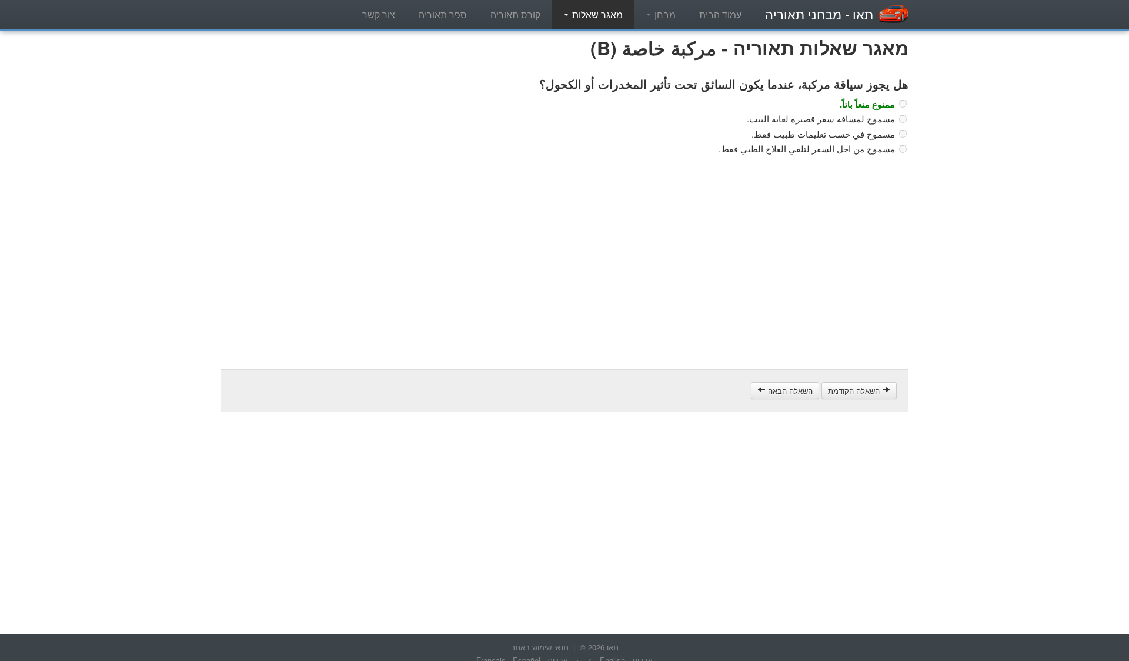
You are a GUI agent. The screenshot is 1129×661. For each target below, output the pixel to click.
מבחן (664, 14)
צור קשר (378, 14)
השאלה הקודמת (855, 390)
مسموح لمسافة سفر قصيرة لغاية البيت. (821, 118)
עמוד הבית (720, 14)
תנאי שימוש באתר (540, 647)
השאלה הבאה (789, 390)
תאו (819, 14)
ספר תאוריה (443, 14)
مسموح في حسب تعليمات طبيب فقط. (823, 134)
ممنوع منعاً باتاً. (867, 104)
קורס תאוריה (515, 14)
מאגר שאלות (596, 14)
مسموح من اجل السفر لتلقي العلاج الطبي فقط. (807, 148)
